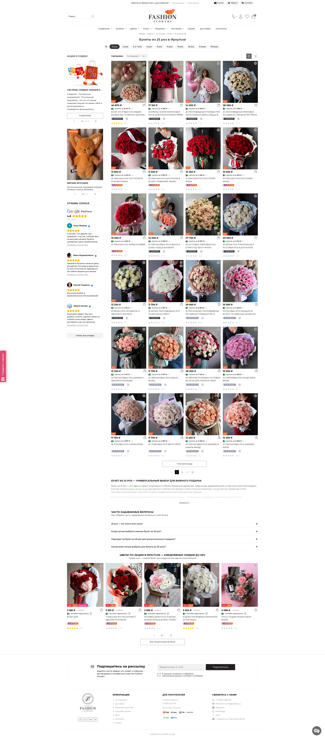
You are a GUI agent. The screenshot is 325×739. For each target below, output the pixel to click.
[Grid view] (249, 56)
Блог (117, 715)
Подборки (104, 29)
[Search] (92, 16)
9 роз (149, 47)
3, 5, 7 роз (137, 47)
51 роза (202, 47)
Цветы (133, 29)
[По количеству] (106, 46)
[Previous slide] (74, 121)
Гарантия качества (124, 707)
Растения (176, 29)
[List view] (255, 56)
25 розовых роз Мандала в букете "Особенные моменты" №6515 (239, 314)
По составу (160, 34)
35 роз (191, 47)
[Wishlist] (247, 16)
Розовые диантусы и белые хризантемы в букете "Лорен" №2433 (160, 620)
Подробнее (85, 115)
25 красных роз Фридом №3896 (128, 244)
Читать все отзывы (85, 335)
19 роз (180, 47)
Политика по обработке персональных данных (177, 675)
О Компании (121, 700)
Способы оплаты (123, 711)
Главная (142, 34)
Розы (146, 29)
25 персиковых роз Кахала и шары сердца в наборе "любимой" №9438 (164, 247)
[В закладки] (143, 63)
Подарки (160, 29)
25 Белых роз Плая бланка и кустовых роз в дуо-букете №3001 (238, 247)
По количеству (180, 34)
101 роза (214, 47)
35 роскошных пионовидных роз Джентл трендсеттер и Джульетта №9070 (202, 314)
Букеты (120, 29)
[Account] (240, 16)
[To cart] (144, 171)
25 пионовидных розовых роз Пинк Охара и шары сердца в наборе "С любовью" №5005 (203, 115)
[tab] (82, 121)
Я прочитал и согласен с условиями (182, 675)
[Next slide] (95, 121)
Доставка (205, 29)
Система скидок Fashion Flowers (88, 90)
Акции (191, 29)
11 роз (159, 47)
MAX (218, 715)
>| (192, 472)
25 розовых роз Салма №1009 (127, 444)
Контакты (221, 29)
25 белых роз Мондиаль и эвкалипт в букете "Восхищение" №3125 (125, 314)
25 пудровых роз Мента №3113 (164, 444)
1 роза (125, 47)
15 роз (170, 47)
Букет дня (72, 617)
